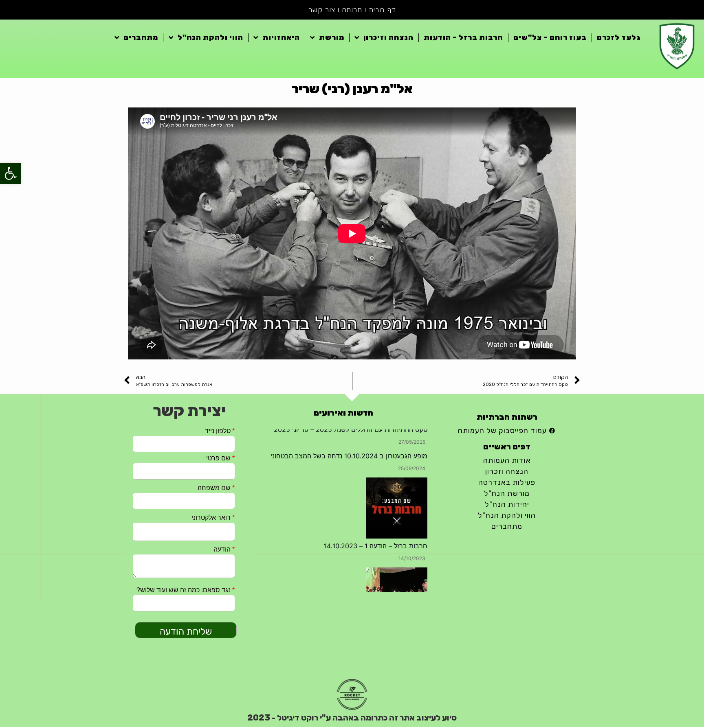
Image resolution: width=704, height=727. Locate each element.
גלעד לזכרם (619, 37)
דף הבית (382, 9)
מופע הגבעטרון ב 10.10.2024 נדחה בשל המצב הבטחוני (349, 436)
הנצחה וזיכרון (388, 37)
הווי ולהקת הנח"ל (210, 37)
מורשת (331, 37)
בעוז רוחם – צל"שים (550, 37)
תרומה (352, 9)
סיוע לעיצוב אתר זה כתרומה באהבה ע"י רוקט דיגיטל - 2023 (352, 718)
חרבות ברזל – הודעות (463, 37)
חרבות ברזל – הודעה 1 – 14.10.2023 (375, 526)
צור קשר (321, 9)
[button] (10, 173)
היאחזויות (281, 37)
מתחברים (140, 37)
